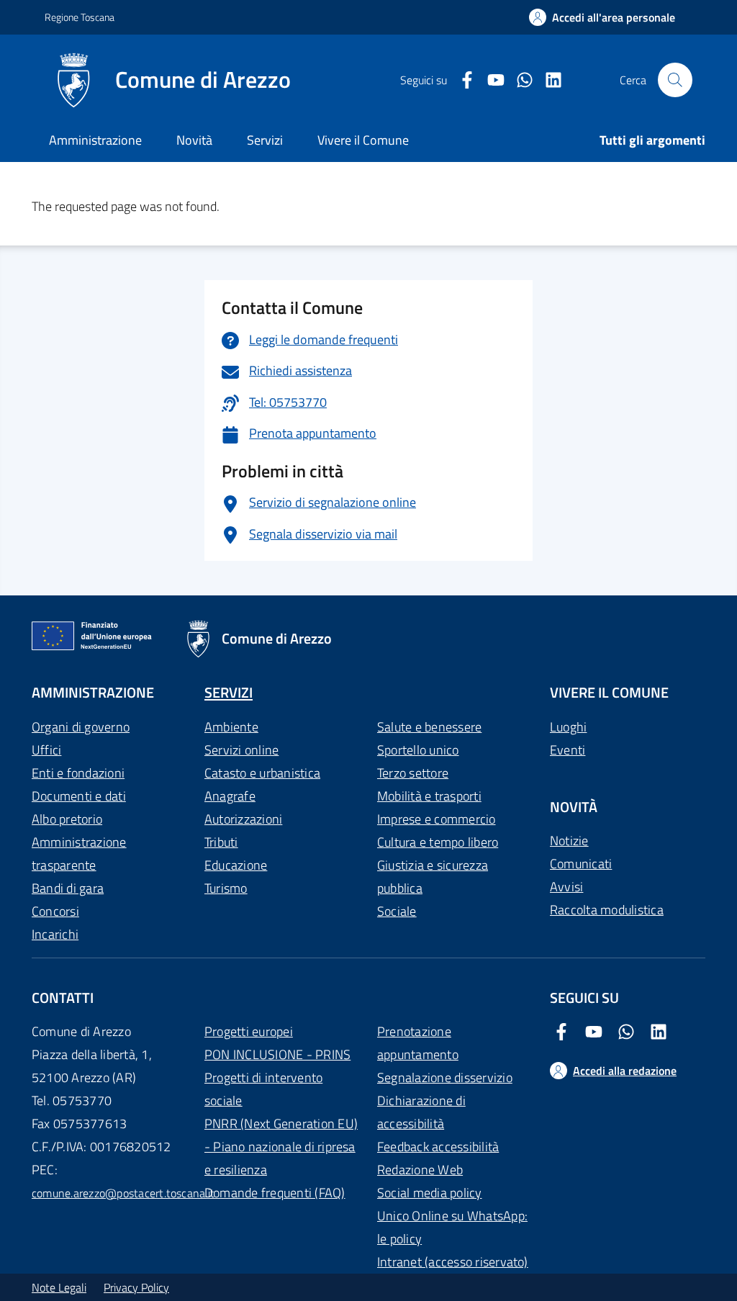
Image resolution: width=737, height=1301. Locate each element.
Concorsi (55, 911)
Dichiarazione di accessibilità (421, 1112)
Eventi (567, 750)
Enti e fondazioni (78, 773)
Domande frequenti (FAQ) (274, 1192)
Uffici (46, 750)
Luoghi (568, 727)
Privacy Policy (136, 1287)
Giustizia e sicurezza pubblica (432, 876)
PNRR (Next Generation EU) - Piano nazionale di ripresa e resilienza (281, 1146)
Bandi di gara (68, 888)
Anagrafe (230, 796)
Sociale (397, 911)
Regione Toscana (79, 16)
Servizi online (241, 750)
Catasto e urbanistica (262, 773)
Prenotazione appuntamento (417, 1043)
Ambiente (231, 727)
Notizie (569, 840)
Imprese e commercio (436, 819)
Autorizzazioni (243, 819)
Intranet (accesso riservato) (452, 1261)
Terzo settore (412, 773)
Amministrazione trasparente (79, 853)
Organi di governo (81, 727)
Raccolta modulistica (607, 909)
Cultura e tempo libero (437, 842)
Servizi (265, 140)
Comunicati (581, 863)
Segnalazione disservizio (444, 1077)
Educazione (235, 865)
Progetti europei (248, 1031)
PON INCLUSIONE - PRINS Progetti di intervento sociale (277, 1077)
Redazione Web (420, 1169)
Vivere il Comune (363, 140)
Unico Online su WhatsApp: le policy (452, 1227)
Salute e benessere (429, 727)
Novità (194, 140)
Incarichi (55, 934)
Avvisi (566, 886)
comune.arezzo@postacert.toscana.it (123, 1193)
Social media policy (429, 1192)
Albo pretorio (67, 819)
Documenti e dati (79, 796)
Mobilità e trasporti (429, 796)
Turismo (226, 888)
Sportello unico (418, 750)
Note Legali (59, 1287)
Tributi (221, 842)
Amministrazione (95, 140)
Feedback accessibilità (438, 1146)
